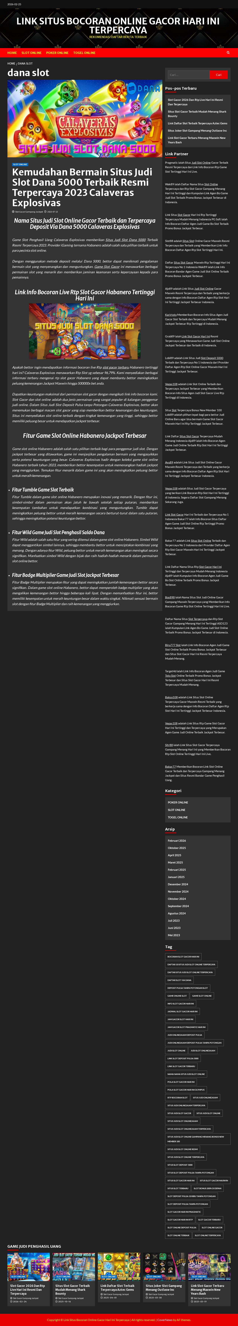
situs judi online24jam (205, 1097)
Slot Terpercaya (198, 619)
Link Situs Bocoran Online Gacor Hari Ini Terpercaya (118, 26)
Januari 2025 (176, 877)
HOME (12, 53)
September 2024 (178, 906)
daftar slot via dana (179, 980)
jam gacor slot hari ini (180, 1019)
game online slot (177, 996)
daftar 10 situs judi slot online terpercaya (191, 964)
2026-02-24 (20, 1301)
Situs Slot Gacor (183, 262)
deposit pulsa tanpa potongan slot (188, 988)
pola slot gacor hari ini (181, 1082)
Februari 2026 (177, 840)
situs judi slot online (208, 1113)
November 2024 (178, 891)
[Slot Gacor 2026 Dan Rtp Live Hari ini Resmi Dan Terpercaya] (28, 1267)
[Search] (228, 52)
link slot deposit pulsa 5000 (183, 1058)
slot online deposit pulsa (182, 1227)
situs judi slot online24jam (183, 1121)
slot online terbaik (178, 1235)
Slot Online (211, 184)
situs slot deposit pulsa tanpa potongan (191, 1172)
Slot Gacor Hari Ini (210, 566)
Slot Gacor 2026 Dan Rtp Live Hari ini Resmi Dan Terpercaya (195, 102)
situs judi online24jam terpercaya (186, 1105)
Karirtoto (171, 314)
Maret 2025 (175, 862)
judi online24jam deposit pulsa (185, 1035)
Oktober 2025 (177, 848)
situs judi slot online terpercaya (186, 1157)
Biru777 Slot (173, 645)
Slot (174, 410)
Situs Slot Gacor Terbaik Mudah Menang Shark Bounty (197, 114)
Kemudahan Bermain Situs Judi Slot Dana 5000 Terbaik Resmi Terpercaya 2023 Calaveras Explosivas (82, 187)
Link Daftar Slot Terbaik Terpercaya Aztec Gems (197, 123)
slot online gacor (212, 1227)
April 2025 (174, 855)
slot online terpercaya (208, 1235)
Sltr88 (169, 745)
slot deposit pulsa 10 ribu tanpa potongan (192, 1196)
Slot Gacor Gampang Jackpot (29, 211)
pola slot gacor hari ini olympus (186, 1090)
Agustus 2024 (177, 913)
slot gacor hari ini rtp (180, 1219)
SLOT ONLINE (32, 53)
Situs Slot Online (201, 540)
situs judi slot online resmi (183, 1149)
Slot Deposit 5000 (212, 358)
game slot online (202, 996)
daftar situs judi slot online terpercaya (190, 972)
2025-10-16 (64, 1301)
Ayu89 (169, 462)
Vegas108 (171, 384)
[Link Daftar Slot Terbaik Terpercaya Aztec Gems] (119, 1267)
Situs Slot (188, 241)
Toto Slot (170, 675)
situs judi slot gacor (179, 1113)
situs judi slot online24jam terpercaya (189, 1129)
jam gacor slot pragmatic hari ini (186, 1027)
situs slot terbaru (178, 1188)
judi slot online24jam (203, 1050)
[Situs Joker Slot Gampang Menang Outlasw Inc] (164, 1267)
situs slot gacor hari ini (181, 1180)
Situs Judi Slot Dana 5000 (125, 240)
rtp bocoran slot (178, 1097)
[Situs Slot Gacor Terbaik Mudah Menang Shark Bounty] (74, 1267)
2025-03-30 (155, 1297)
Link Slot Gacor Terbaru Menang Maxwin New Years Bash (197, 140)
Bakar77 (170, 766)
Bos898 (170, 597)
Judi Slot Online (201, 162)
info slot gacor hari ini (181, 1003)
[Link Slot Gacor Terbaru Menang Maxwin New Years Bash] (209, 1267)
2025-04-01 (110, 1297)
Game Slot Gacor (107, 267)
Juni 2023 (174, 927)
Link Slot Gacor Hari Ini (196, 336)
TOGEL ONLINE (84, 53)
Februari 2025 (177, 869)
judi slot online (176, 1050)
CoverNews (164, 1320)
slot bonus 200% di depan (207, 1188)
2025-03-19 (200, 1301)
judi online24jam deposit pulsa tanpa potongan (194, 1043)
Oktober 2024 (177, 898)
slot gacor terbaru (116, 367)
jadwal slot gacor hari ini (182, 1011)
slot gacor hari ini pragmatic (184, 1212)
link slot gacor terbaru (181, 1066)
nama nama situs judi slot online (186, 1074)
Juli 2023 (174, 920)
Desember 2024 (178, 884)
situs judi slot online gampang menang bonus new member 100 (196, 1139)
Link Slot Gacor (174, 514)
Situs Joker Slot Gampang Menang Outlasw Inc (197, 130)
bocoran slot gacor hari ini (183, 956)
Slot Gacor (184, 214)
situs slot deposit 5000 (180, 1165)
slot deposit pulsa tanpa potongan (188, 1204)
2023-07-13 (52, 211)
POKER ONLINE (57, 53)
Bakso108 (171, 697)
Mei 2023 (174, 935)
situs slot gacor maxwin (214, 1180)
